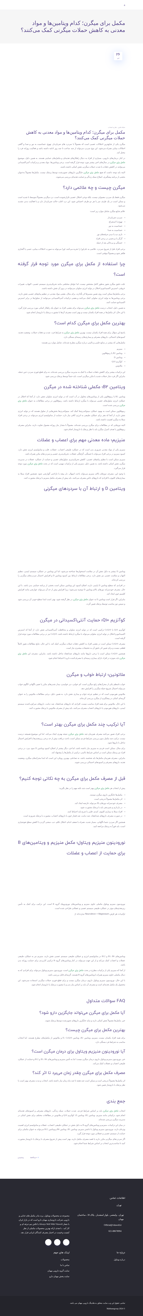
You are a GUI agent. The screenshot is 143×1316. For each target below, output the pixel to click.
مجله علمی (121, 127)
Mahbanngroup (113, 1309)
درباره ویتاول (119, 1259)
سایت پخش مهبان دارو (59, 1276)
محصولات (65, 1259)
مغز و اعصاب (112, 127)
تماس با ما (64, 1265)
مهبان (44, 1220)
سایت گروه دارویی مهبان (58, 1271)
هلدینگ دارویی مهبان (86, 1303)
